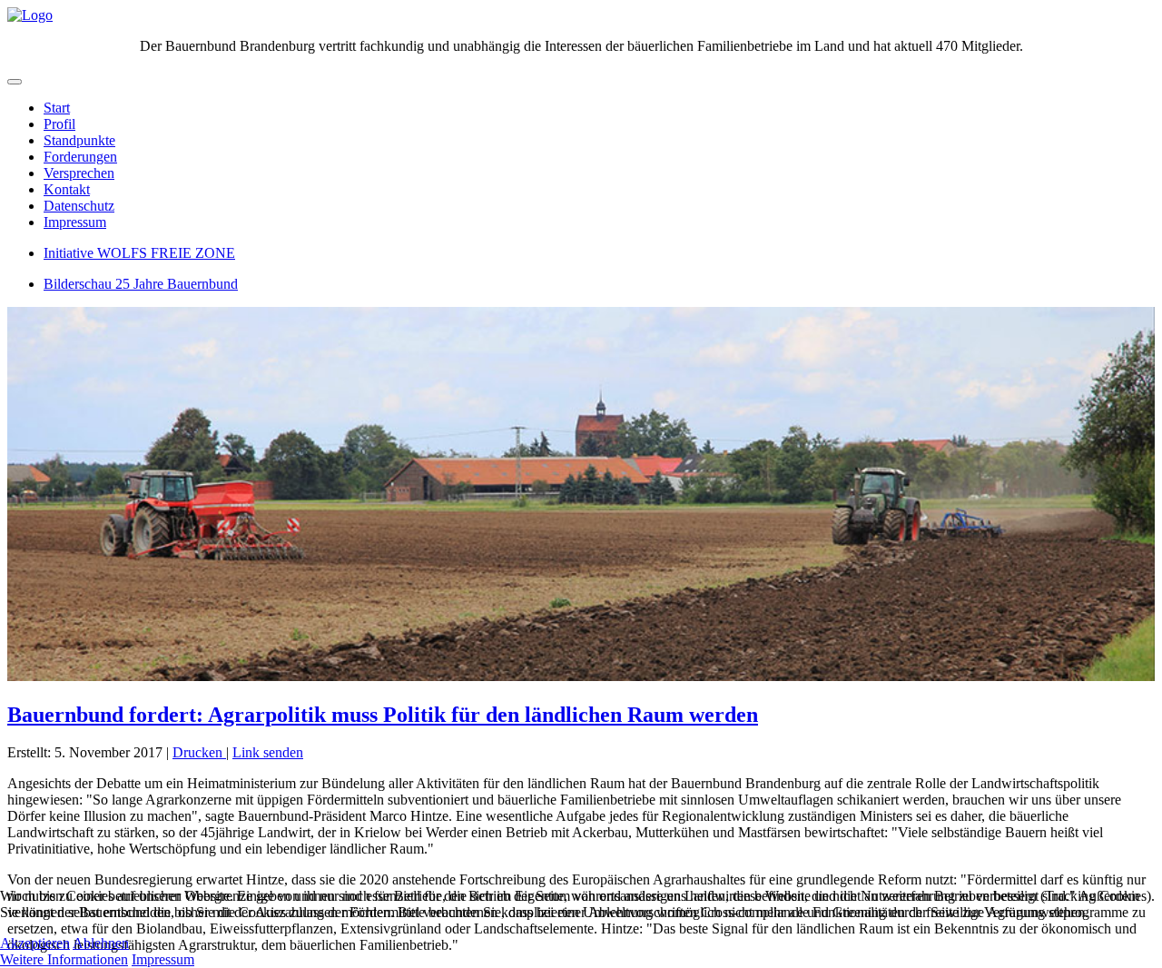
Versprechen (79, 173)
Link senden (267, 752)
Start (57, 107)
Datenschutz (79, 205)
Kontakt (67, 189)
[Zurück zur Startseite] (30, 15)
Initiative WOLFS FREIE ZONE (139, 253)
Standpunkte (79, 140)
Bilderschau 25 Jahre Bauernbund (141, 283)
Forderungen (80, 156)
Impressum (75, 222)
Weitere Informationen (64, 959)
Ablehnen (101, 943)
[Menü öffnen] (14, 81)
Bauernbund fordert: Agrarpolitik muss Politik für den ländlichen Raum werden (382, 714)
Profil (59, 124)
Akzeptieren (35, 943)
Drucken (199, 752)
